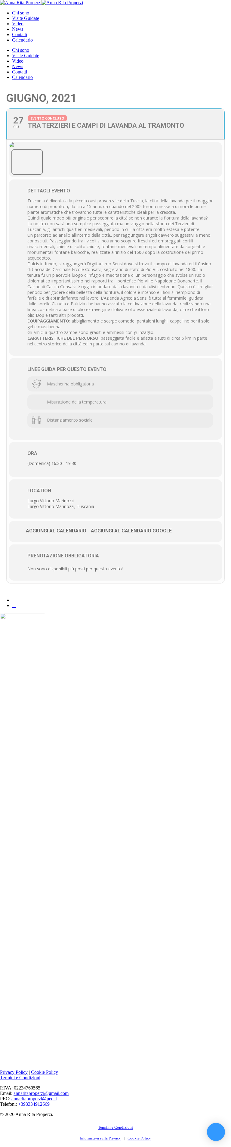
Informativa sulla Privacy (100, 1138)
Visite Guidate (25, 55)
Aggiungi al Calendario (56, 531)
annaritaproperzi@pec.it (34, 1098)
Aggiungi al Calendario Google (131, 531)
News (17, 66)
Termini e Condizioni (20, 1077)
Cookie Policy (44, 1072)
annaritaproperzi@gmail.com (41, 1093)
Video (17, 61)
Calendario (22, 77)
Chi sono (20, 50)
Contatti (19, 71)
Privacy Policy (14, 1072)
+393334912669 (34, 1104)
